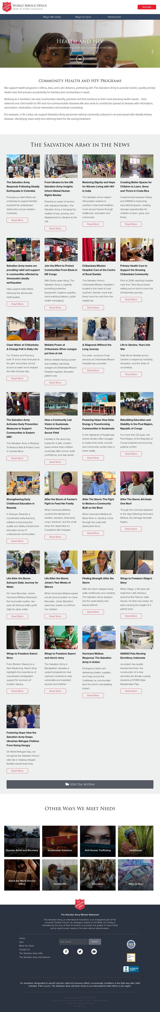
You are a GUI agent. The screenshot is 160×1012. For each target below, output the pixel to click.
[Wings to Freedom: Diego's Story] (137, 562)
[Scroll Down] (80, 59)
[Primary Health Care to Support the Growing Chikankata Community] (137, 249)
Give (21, 942)
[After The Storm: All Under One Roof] (137, 483)
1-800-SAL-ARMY (100, 1000)
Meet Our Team (26, 945)
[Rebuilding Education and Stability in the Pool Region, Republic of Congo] (137, 403)
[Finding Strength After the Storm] (99, 562)
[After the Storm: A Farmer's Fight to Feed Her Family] (61, 483)
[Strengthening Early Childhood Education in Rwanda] (23, 483)
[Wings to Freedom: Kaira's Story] (23, 637)
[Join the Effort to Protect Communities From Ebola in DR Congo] (61, 249)
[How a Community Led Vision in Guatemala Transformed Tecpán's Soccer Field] (61, 403)
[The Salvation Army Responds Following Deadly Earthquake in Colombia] (23, 166)
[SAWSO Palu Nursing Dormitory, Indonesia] (137, 637)
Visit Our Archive (82, 784)
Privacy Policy (80, 1006)
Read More (17, 220)
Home (22, 938)
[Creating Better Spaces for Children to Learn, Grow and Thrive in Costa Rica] (137, 166)
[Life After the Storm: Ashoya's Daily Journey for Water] (23, 562)
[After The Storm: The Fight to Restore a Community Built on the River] (99, 483)
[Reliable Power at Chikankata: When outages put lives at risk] (61, 328)
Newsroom (114, 17)
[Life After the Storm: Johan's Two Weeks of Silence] (61, 562)
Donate (146, 7)
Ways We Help (52, 17)
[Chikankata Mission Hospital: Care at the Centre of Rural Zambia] (99, 249)
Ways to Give (83, 17)
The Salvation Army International (34, 957)
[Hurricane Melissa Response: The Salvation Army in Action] (99, 637)
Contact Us (24, 949)
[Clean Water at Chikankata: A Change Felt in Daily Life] (23, 328)
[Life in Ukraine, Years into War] (137, 328)
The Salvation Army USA (30, 953)
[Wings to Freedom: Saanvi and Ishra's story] (61, 637)
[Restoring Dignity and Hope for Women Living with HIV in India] (99, 166)
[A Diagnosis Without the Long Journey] (99, 328)
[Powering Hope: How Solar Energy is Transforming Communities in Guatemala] (99, 403)
